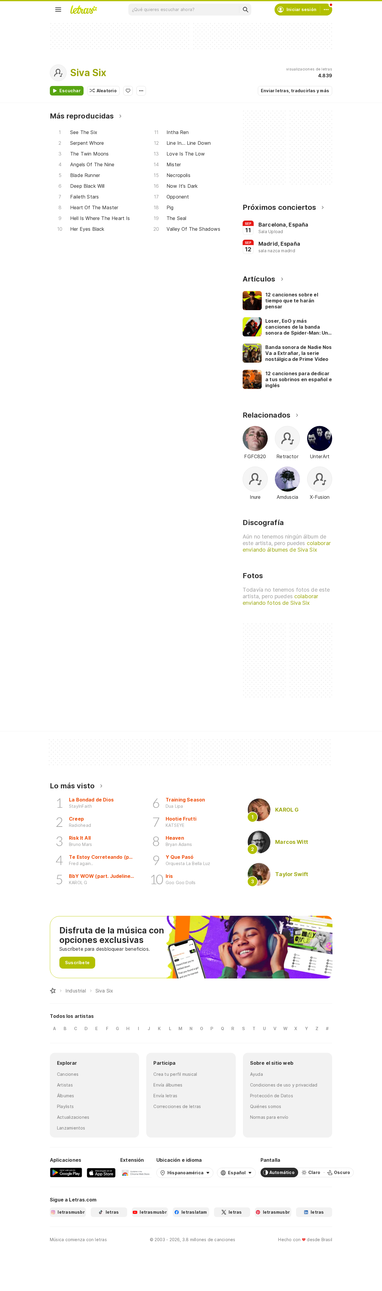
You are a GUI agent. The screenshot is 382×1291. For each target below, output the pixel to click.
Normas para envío (269, 1117)
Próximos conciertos (279, 207)
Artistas (65, 1084)
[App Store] (101, 1172)
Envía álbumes (167, 1084)
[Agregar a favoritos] (128, 91)
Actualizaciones (73, 1117)
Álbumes (65, 1095)
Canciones (67, 1074)
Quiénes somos (265, 1106)
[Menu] (58, 10)
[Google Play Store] (66, 1172)
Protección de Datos (271, 1095)
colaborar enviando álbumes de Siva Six (287, 546)
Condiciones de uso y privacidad (284, 1084)
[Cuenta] (326, 10)
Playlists (65, 1106)
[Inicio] (53, 991)
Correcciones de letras (177, 1106)
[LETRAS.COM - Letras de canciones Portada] (84, 10)
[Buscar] (245, 10)
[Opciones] (141, 91)
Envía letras (165, 1095)
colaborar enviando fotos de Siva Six (280, 599)
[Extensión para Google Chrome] (136, 1172)
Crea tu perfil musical (175, 1074)
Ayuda (256, 1074)
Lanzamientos (71, 1127)
